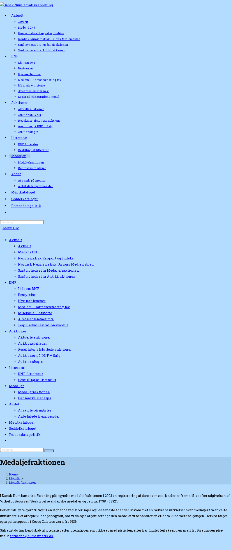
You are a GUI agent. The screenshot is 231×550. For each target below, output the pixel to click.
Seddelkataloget (22, 428)
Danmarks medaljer (34, 398)
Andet (14, 404)
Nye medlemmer (32, 300)
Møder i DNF (28, 252)
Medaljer (16, 386)
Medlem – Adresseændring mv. (44, 307)
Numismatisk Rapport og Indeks (46, 258)
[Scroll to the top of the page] (1, 547)
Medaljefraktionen (34, 392)
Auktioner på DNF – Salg (39, 355)
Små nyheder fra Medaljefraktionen (48, 270)
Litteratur (17, 367)
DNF (12, 282)
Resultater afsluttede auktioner (45, 349)
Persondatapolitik (24, 434)
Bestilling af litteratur (37, 379)
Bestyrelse (27, 294)
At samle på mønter (34, 410)
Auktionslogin (30, 361)
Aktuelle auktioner (34, 337)
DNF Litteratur (30, 373)
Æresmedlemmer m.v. (36, 319)
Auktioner (17, 331)
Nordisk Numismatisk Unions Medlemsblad (56, 264)
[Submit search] (49, 451)
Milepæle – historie (35, 313)
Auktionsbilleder (32, 343)
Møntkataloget (22, 422)
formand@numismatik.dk (31, 536)
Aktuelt (15, 240)
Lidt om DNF (28, 288)
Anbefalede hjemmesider (39, 416)
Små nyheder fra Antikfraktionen (47, 276)
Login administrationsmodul (43, 325)
